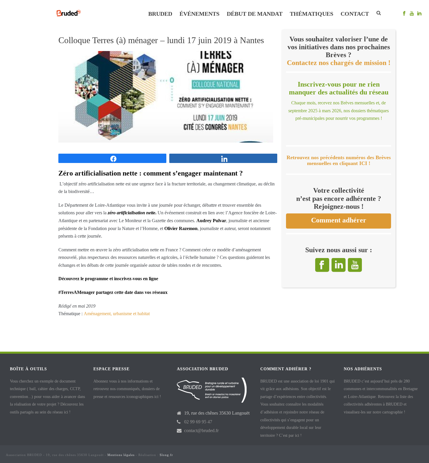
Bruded (160, 13)
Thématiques (311, 13)
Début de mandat (254, 13)
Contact (355, 13)
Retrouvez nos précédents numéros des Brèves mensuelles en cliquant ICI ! (339, 160)
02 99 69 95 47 (198, 421)
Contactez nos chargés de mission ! (338, 62)
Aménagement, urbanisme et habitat (117, 313)
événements (199, 13)
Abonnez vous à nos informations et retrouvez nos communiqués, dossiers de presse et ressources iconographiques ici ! (127, 389)
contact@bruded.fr (201, 430)
